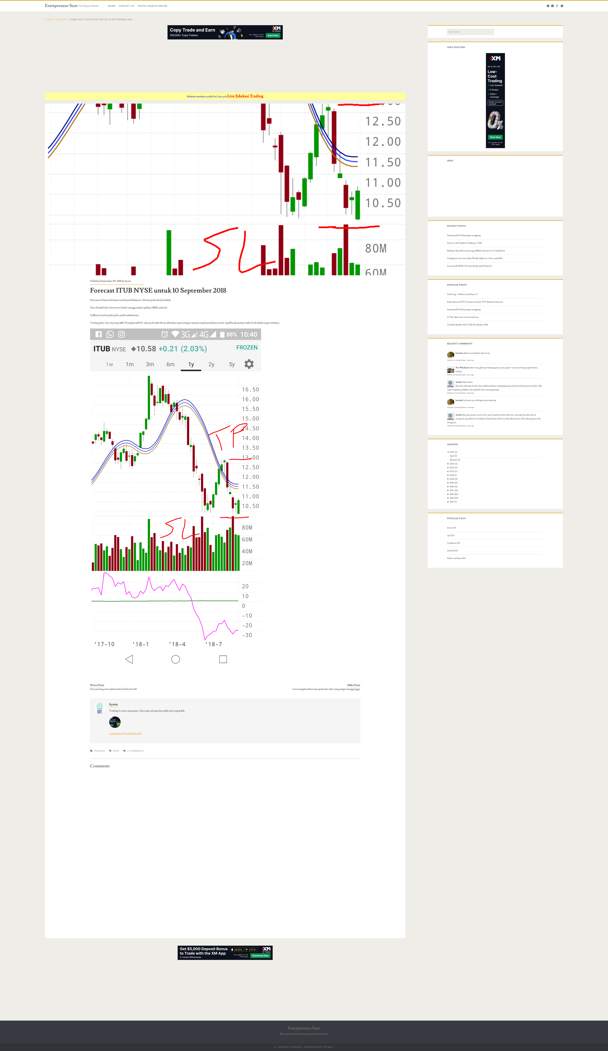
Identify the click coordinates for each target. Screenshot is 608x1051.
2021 (452, 475)
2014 (452, 502)
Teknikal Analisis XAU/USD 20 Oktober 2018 (467, 324)
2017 (452, 490)
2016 (452, 494)
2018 (452, 486)
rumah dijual (116, 733)
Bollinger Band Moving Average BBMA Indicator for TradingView (476, 250)
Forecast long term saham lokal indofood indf (113, 689)
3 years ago (470, 360)
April (452, 456)
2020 (452, 479)
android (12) (452, 550)
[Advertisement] (140, 66)
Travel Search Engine (152, 6)
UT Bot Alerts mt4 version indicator (463, 317)
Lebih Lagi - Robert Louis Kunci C (462, 294)
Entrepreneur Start (61, 5)
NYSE (116, 751)
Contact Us (126, 6)
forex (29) (451, 528)
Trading (99, 751)
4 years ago (470, 407)
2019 (452, 483)
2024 (452, 464)
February (453, 460)
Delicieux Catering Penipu (456, 360)
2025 (452, 452)
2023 (452, 467)
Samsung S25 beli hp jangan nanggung (464, 235)
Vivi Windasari (462, 367)
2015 (452, 498)
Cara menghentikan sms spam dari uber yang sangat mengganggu (326, 689)
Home (111, 6)
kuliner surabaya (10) (456, 558)
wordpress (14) (453, 543)
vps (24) (450, 535)
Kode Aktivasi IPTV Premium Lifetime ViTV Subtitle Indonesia (475, 302)
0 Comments (135, 751)
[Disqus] (225, 809)
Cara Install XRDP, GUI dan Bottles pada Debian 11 (469, 266)
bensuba (459, 353)
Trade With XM (132, 733)
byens (128, 281)
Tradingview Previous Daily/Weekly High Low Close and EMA (474, 258)
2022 (452, 471)
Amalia (459, 382)
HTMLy (328, 1047)
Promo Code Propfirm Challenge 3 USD (464, 243)
